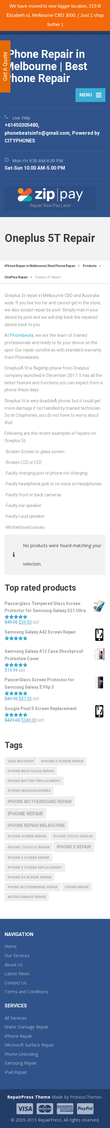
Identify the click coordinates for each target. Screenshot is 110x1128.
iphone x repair (74, 846)
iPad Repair (16, 1072)
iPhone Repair (18, 1036)
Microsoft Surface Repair (29, 1045)
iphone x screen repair (28, 858)
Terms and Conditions (26, 992)
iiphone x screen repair (62, 761)
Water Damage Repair (27, 1027)
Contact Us (16, 983)
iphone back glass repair (31, 771)
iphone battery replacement (34, 781)
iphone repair (25, 814)
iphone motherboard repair (40, 801)
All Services (16, 1018)
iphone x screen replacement (35, 868)
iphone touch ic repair (29, 847)
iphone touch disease (73, 836)
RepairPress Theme (28, 1097)
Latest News (17, 973)
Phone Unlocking (21, 1054)
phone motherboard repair (33, 887)
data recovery (21, 761)
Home (11, 946)
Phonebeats (22, 335)
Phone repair (77, 887)
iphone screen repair (27, 836)
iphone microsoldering (29, 791)
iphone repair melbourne (36, 825)
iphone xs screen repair (29, 877)
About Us (14, 965)
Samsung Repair (21, 1063)
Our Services (17, 955)
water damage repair (27, 897)
